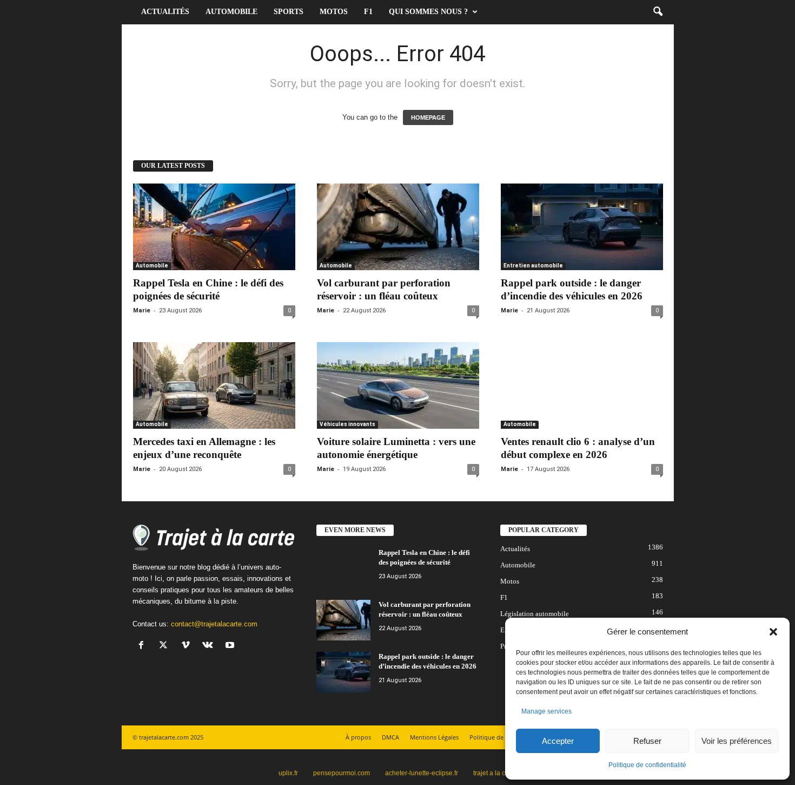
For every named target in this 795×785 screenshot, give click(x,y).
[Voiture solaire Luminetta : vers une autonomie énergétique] (398, 385)
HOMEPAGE (428, 117)
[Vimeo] (188, 646)
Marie (141, 310)
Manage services (546, 711)
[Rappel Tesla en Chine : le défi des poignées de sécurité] (214, 227)
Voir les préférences (736, 740)
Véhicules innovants (347, 424)
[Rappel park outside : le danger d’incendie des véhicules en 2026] (582, 227)
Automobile (231, 12)
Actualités (165, 12)
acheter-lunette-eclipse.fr (421, 773)
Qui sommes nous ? (428, 12)
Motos (334, 12)
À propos (358, 737)
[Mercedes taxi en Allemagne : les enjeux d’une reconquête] (214, 385)
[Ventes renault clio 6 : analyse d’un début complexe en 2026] (582, 385)
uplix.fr (288, 773)
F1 (368, 12)
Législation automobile (534, 614)
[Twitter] (166, 646)
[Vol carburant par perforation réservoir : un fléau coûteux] (398, 227)
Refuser (647, 740)
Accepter (558, 740)
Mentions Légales (434, 737)
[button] (773, 631)
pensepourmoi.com (341, 773)
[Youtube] (231, 646)
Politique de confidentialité (647, 765)
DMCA (390, 737)
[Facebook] (143, 646)
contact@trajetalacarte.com (214, 624)
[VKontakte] (210, 646)
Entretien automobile (533, 266)
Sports (288, 12)
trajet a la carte (494, 773)
